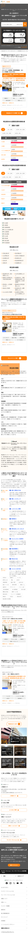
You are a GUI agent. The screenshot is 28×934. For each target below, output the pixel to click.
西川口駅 (3, 155)
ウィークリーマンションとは (8, 895)
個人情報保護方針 (5, 913)
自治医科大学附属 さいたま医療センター (19, 293)
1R (3, 129)
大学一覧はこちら (14, 250)
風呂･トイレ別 (6, 584)
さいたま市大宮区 (5, 185)
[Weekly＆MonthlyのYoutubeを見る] (18, 883)
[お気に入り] (10, 83)
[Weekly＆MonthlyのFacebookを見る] (7, 883)
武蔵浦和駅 (7, 227)
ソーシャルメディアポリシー (8, 924)
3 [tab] (11, 108)
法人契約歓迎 (14, 589)
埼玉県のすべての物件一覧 (13, 113)
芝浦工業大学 (6, 253)
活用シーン (3, 902)
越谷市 (3, 203)
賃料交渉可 (5, 594)
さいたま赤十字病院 (7, 292)
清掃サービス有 (15, 591)
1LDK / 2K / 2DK (20, 129)
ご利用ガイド (13, 795)
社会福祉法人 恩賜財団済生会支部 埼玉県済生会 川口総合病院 (19, 280)
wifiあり (18, 580)
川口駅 (3, 141)
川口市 (3, 190)
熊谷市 (3, 198)
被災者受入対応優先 (7, 599)
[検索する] (25, 24)
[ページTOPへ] (26, 932)
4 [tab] (13, 108)
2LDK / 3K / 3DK (6, 133)
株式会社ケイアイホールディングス (14, 105)
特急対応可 (19, 596)
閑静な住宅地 (5, 591)
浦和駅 (6, 225)
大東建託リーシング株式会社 (13, 703)
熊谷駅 (6, 238)
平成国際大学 (18, 263)
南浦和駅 (7, 242)
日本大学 (5, 260)
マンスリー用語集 (5, 906)
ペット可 (19, 577)
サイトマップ (4, 917)
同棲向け (11, 577)
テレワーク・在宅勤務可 (16, 594)
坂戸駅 (3, 159)
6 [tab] (18, 108)
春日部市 (3, 194)
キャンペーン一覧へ (13, 358)
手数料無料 (5, 582)
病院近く (4, 596)
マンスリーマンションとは (13, 840)
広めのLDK (21, 582)
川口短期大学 (6, 255)
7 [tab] (20, 108)
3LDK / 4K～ (18, 133)
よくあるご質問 (13, 810)
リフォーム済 (21, 587)
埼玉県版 (8, 1)
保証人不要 (13, 582)
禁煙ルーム (22, 584)
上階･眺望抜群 (6, 589)
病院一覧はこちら (14, 270)
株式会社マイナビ (11, 344)
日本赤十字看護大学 (19, 255)
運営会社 (3, 909)
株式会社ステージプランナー (13, 646)
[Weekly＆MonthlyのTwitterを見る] (14, 883)
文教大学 (5, 263)
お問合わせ (11, 103)
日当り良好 (23, 589)
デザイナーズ (12, 587)
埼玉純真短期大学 (19, 260)
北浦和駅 (7, 231)
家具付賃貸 (14, 584)
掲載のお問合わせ (5, 928)
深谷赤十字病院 (6, 288)
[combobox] (8, 24)
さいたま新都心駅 (5, 150)
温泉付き (4, 587)
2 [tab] (9, 108)
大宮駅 (3, 146)
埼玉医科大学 (18, 258)
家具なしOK (5, 580)
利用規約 (3, 920)
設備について (4, 898)
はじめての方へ (4, 887)
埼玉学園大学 (18, 253)
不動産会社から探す (12, 724)
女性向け (4, 577)
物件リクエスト (14, 865)
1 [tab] (6, 108)
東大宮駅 (7, 240)
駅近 (12, 580)
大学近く (11, 596)
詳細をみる (4, 103)
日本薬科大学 (6, 258)
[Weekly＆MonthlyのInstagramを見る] (10, 883)
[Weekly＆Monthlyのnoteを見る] (21, 883)
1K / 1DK (10, 129)
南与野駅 (7, 234)
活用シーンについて (13, 825)
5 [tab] (15, 108)
